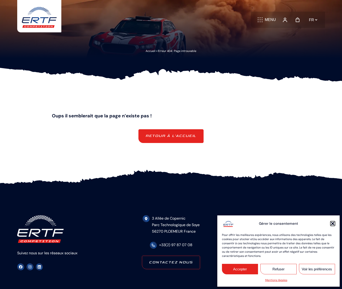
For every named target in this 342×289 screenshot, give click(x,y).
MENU (270, 20)
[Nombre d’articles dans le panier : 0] (297, 19)
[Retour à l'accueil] (39, 16)
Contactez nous (171, 262)
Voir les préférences (317, 269)
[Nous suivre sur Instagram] (30, 266)
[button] (332, 223)
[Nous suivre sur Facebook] (20, 266)
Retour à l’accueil (171, 136)
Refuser (278, 269)
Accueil (150, 51)
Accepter (240, 269)
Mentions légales (276, 280)
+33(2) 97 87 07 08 (175, 244)
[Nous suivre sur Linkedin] (39, 266)
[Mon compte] (285, 19)
